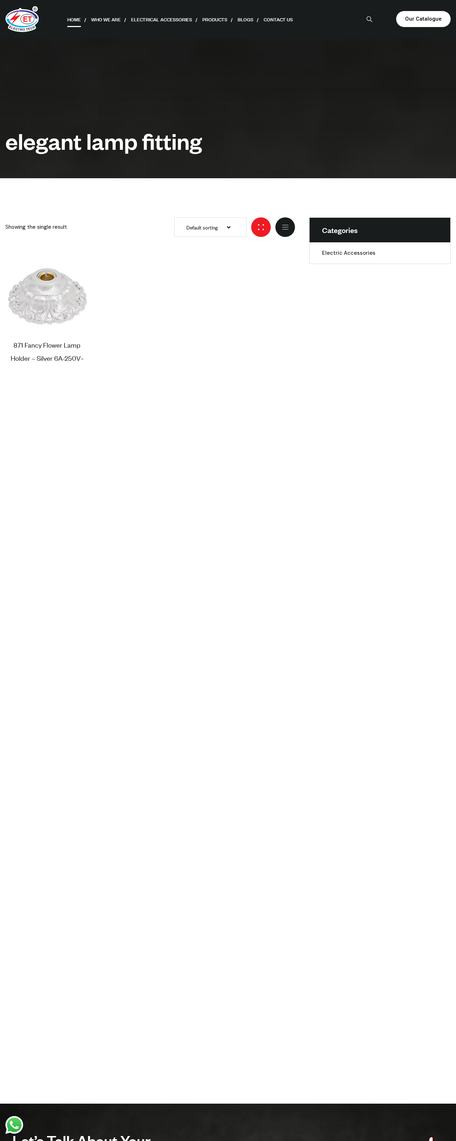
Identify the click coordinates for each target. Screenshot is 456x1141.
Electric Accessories (348, 253)
